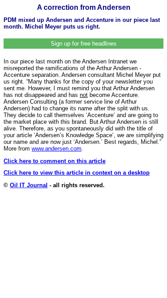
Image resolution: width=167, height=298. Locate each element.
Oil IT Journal (29, 185)
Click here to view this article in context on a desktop (77, 172)
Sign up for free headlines (84, 43)
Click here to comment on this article (55, 161)
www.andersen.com (56, 148)
